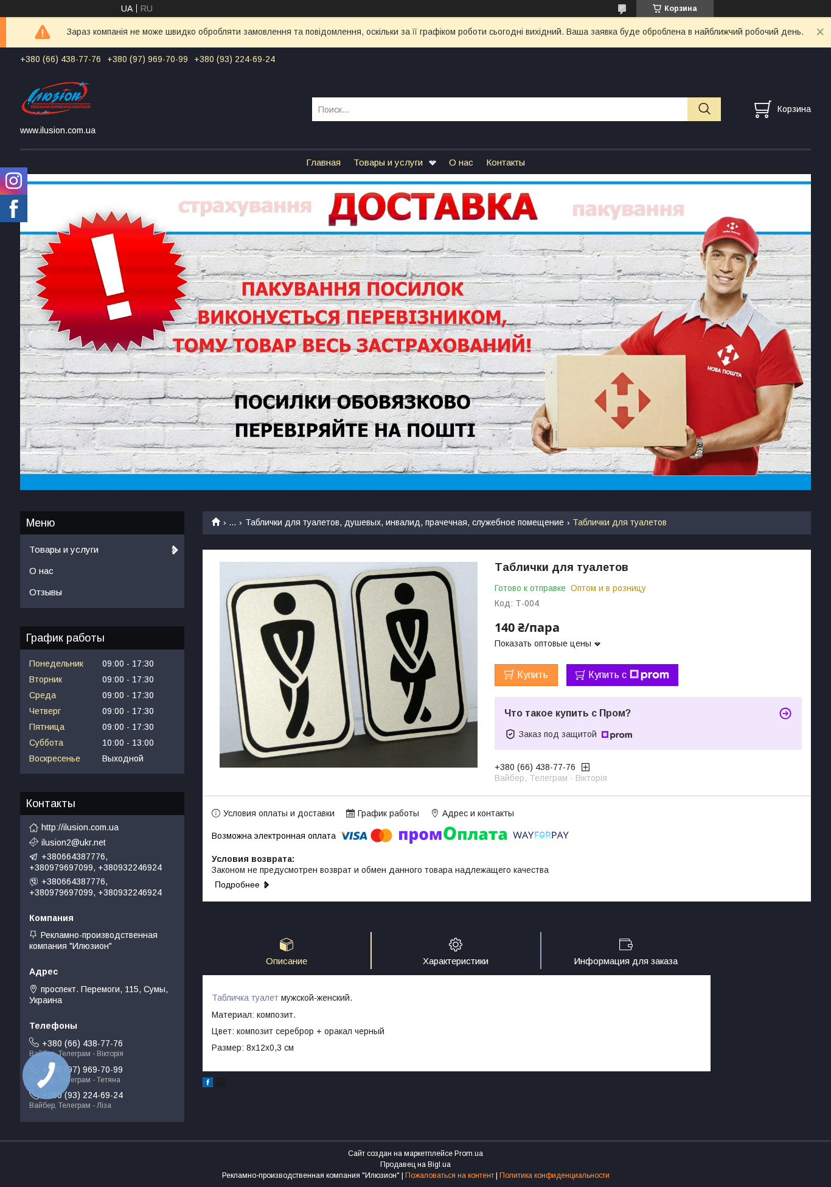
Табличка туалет (245, 998)
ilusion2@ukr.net (73, 842)
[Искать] (704, 109)
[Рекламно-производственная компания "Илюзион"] (158, 98)
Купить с (607, 675)
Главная (323, 162)
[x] (221, 1084)
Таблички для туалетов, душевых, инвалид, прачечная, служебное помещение (404, 522)
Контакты (505, 162)
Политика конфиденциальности (554, 1175)
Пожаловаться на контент (449, 1175)
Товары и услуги (388, 162)
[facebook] (208, 1084)
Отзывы (45, 592)
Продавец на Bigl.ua (415, 1164)
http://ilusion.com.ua (80, 827)
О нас (461, 162)
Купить (532, 675)
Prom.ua (468, 1153)
